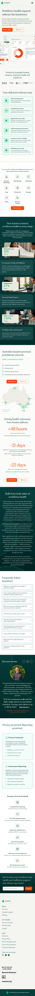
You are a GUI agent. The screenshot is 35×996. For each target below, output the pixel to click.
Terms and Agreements (9, 942)
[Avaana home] (5, 3)
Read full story (24, 707)
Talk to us (19, 29)
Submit (28, 888)
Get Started (11, 381)
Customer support (7, 912)
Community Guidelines (9, 944)
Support (4, 928)
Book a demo (7, 29)
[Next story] (31, 661)
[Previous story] (23, 661)
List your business (7, 922)
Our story (5, 909)
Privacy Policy (6, 939)
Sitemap (4, 915)
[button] (17, 587)
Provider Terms (6, 925)
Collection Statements (8, 947)
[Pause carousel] (27, 661)
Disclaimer (5, 936)
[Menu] (32, 3)
